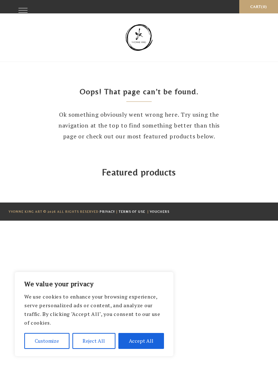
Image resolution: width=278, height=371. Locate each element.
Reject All (94, 340)
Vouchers (159, 211)
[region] (94, 314)
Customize (47, 340)
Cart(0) (258, 6)
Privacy (107, 211)
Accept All (141, 340)
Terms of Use (132, 211)
